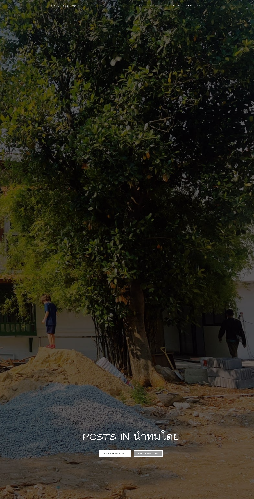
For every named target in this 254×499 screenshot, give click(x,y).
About (189, 6)
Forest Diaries (173, 6)
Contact (201, 6)
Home (140, 6)
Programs (153, 6)
